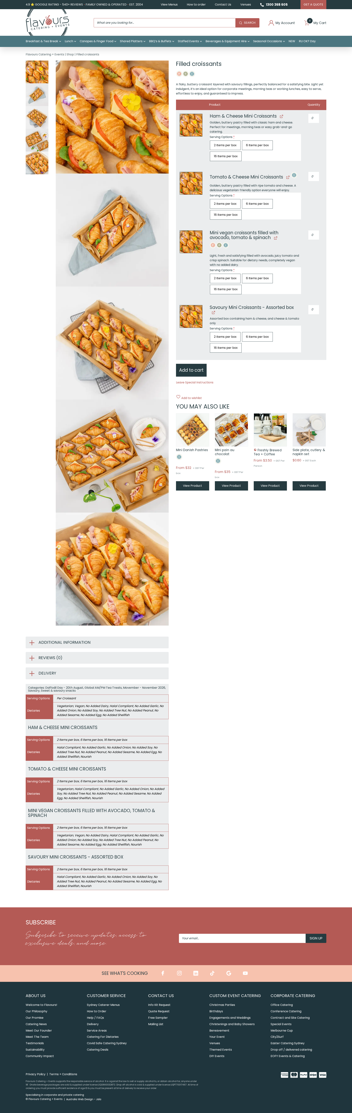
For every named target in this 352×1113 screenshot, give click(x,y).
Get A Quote (313, 4)
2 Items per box (68, 740)
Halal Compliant (121, 706)
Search (249, 23)
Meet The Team (37, 1037)
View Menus (169, 4)
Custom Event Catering (235, 996)
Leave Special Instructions (194, 382)
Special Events (281, 1024)
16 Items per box (115, 740)
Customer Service (106, 996)
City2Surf (277, 1037)
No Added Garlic (146, 706)
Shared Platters (131, 41)
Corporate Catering (293, 996)
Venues (245, 4)
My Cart (317, 23)
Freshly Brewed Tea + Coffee (268, 452)
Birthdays (216, 1011)
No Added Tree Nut (112, 710)
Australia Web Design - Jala (83, 1099)
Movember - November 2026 (144, 688)
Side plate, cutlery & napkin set (309, 452)
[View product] (281, 116)
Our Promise (34, 1018)
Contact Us (223, 4)
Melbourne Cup (282, 1030)
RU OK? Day (307, 41)
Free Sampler (158, 1018)
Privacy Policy (35, 1074)
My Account (285, 23)
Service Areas (97, 1030)
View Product (192, 486)
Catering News (36, 1024)
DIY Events (216, 1056)
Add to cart (191, 370)
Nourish (85, 757)
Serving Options (222, 137)
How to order (196, 4)
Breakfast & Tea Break (42, 41)
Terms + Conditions (63, 1074)
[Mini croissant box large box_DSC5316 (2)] (191, 125)
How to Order (96, 1011)
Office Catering (282, 1005)
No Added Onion (119, 747)
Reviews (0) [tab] (50, 658)
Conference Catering (286, 1011)
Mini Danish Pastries (192, 450)
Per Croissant (66, 698)
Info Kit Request (159, 1005)
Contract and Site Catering (290, 1018)
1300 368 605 (277, 4)
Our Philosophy (36, 1011)
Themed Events (220, 1050)
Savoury (34, 690)
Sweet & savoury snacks (58, 690)
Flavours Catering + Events (45, 54)
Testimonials (35, 1043)
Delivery (93, 1024)
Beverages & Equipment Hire (226, 41)
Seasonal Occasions (267, 41)
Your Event (217, 1037)
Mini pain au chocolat (224, 452)
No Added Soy (87, 710)
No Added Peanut (140, 710)
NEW (292, 41)
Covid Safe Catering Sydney (107, 1043)
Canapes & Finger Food (96, 41)
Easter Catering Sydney (288, 1043)
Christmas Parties (222, 1005)
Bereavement (219, 1030)
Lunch (69, 41)
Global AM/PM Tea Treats (103, 688)
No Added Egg (90, 715)
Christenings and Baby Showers (232, 1024)
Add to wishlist (191, 398)
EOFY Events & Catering (288, 1056)
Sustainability (35, 1050)
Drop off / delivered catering (291, 1050)
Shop (70, 54)
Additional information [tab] (64, 642)
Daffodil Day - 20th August (64, 688)
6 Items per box (91, 740)
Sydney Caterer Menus (103, 1005)
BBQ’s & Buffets (160, 41)
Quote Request (159, 1011)
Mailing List (155, 1024)
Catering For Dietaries (103, 1037)
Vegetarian (65, 706)
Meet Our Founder (39, 1030)
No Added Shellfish (115, 715)
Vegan (79, 706)
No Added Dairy (97, 706)
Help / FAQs (95, 1018)
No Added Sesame (121, 752)
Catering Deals (97, 1050)
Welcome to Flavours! (41, 1005)
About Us (35, 996)
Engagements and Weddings (230, 1018)
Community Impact (40, 1056)
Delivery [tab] (47, 673)
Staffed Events (188, 41)
